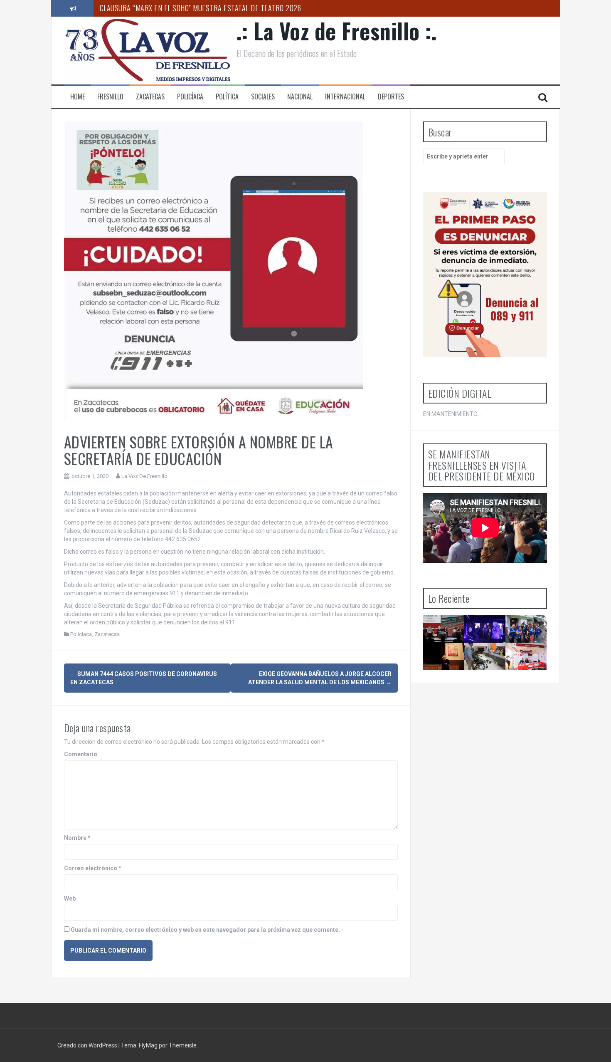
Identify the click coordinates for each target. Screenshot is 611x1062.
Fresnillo (110, 96)
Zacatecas (150, 96)
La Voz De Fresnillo (144, 476)
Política (227, 96)
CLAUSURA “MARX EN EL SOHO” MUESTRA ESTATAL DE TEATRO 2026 (200, 7)
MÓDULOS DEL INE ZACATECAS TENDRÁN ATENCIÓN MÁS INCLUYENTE (490, 678)
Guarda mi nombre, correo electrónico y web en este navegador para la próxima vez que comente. (205, 929)
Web (70, 898)
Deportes (391, 96)
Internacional (345, 96)
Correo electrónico (92, 868)
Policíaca (190, 96)
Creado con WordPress (87, 1045)
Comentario (80, 754)
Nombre (77, 837)
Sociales (263, 96)
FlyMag (148, 1045)
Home (77, 96)
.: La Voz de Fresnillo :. (337, 31)
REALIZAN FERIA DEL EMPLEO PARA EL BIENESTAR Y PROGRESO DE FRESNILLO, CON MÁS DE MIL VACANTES (529, 696)
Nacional (300, 96)
